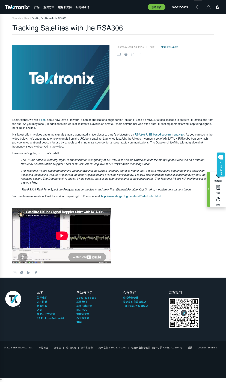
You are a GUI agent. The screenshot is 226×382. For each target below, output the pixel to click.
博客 (79, 322)
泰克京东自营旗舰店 (134, 301)
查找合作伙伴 (131, 297)
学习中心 (81, 309)
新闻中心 (42, 305)
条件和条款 (87, 347)
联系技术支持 (84, 305)
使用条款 (71, 347)
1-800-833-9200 (86, 297)
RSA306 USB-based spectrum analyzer (159, 134)
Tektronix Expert (168, 47)
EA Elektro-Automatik (51, 318)
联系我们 (81, 301)
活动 (39, 309)
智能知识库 (82, 314)
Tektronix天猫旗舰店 (135, 305)
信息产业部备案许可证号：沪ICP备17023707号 (156, 347)
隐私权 (57, 347)
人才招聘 (42, 301)
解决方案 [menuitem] (48, 7)
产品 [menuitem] (37, 7)
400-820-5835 (180, 7)
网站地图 (43, 347)
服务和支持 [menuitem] (65, 7)
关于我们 (42, 297)
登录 (206, 7)
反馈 (190, 347)
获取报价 (156, 7)
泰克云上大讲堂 (46, 314)
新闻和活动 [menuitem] (82, 7)
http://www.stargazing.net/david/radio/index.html (131, 196)
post (43, 120)
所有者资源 (82, 318)
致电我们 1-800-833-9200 (112, 347)
